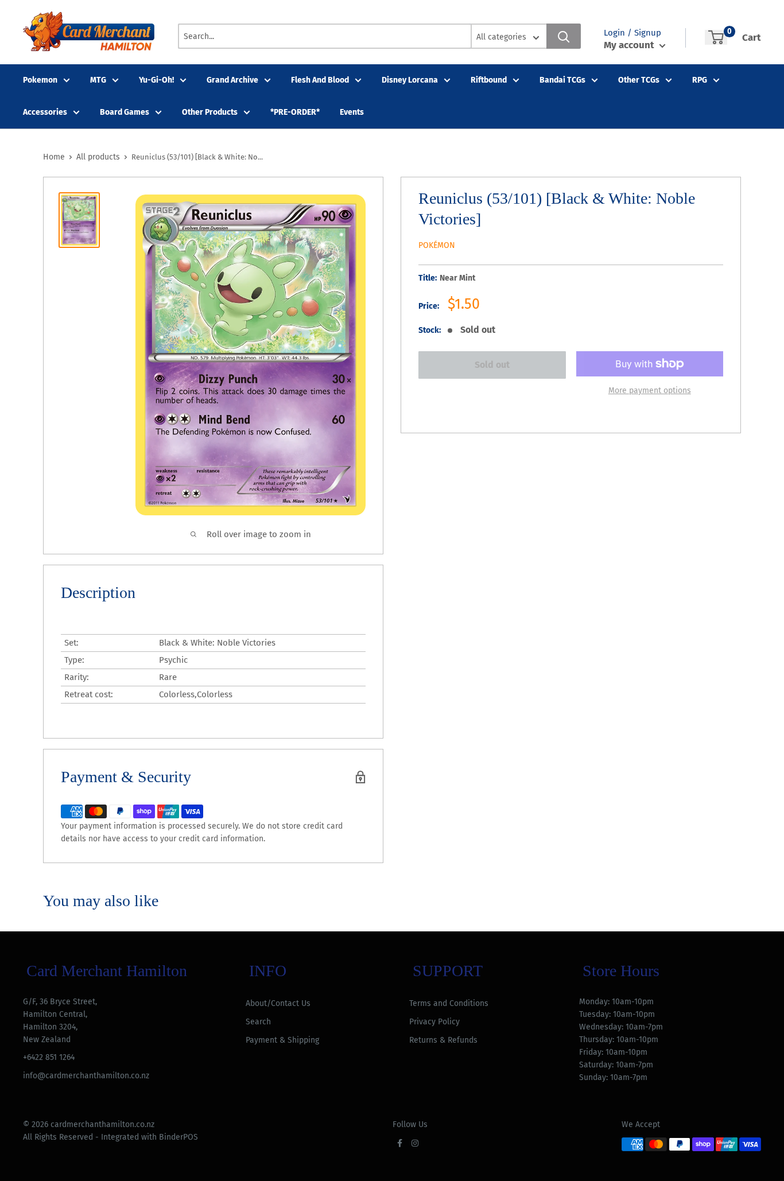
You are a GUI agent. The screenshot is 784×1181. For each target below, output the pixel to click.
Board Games (124, 112)
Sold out (492, 364)
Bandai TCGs (562, 80)
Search (258, 1022)
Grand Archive (232, 80)
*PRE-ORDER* (295, 112)
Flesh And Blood (320, 80)
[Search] (563, 36)
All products (98, 157)
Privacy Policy (434, 1022)
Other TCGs (638, 80)
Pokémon (436, 245)
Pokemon (40, 80)
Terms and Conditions (448, 1003)
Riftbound (489, 80)
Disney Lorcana (410, 80)
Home (54, 157)
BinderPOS (178, 1137)
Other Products (210, 112)
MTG (98, 80)
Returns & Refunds (443, 1040)
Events (352, 112)
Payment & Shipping (282, 1040)
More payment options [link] (649, 390)
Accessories (45, 112)
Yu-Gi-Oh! (156, 80)
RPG (699, 80)
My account (630, 45)
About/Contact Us (278, 1003)
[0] (716, 37)
